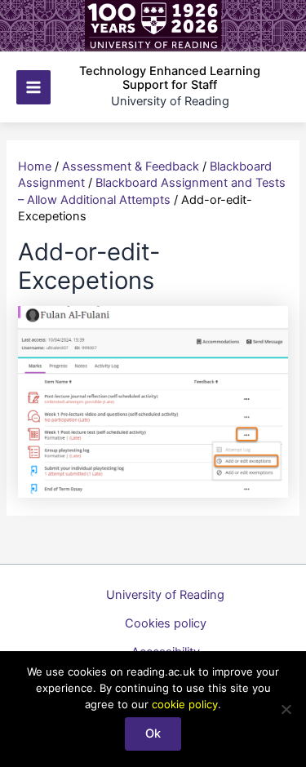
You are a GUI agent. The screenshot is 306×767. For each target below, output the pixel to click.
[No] (285, 709)
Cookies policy (165, 623)
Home (34, 166)
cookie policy (185, 704)
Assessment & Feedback (130, 166)
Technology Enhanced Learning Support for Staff (169, 78)
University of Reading (165, 594)
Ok (153, 733)
